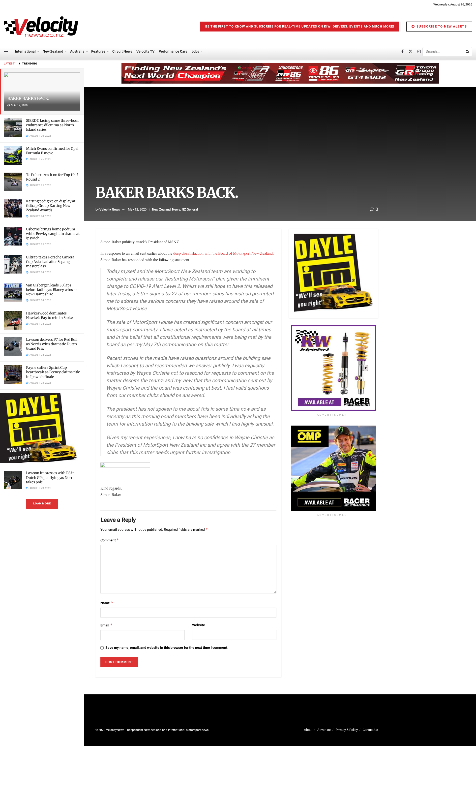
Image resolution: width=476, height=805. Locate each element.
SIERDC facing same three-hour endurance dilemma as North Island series (52, 125)
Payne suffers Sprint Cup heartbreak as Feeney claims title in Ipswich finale (53, 372)
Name (106, 603)
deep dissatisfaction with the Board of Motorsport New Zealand (223, 253)
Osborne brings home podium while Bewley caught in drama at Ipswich (53, 233)
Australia (77, 51)
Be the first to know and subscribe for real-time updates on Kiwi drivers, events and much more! (299, 26)
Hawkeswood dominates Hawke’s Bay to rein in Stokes (50, 315)
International (25, 51)
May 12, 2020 (137, 209)
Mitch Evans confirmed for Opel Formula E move (52, 150)
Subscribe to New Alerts (441, 26)
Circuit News (122, 51)
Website (198, 625)
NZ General (190, 209)
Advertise (324, 729)
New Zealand (53, 51)
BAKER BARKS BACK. (28, 98)
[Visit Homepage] (41, 26)
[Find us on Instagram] (419, 51)
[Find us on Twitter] (411, 51)
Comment (109, 540)
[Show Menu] (6, 51)
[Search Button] (467, 51)
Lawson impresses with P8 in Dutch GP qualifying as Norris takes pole (50, 477)
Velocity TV (145, 51)
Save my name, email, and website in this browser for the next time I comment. (166, 647)
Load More (42, 503)
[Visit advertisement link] (42, 428)
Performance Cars (173, 51)
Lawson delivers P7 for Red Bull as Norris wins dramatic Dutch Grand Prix (51, 344)
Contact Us (370, 729)
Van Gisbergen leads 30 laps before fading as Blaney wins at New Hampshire (51, 289)
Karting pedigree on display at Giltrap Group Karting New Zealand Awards (50, 205)
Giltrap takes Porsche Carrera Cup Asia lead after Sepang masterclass (50, 261)
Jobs (195, 51)
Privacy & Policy (347, 729)
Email (106, 625)
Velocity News (109, 209)
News (176, 209)
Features (98, 51)
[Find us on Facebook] (402, 51)
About (308, 729)
